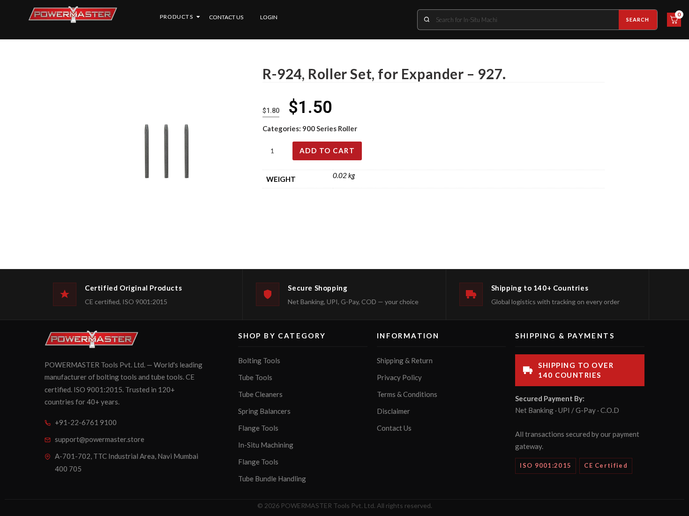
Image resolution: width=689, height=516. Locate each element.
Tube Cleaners (260, 394)
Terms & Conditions (407, 394)
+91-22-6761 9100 (86, 422)
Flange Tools (258, 428)
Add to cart (327, 150)
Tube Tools (255, 377)
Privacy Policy (399, 377)
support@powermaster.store (99, 439)
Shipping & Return (405, 360)
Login (268, 17)
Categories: (282, 128)
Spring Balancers (264, 411)
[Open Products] (198, 17)
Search (638, 19)
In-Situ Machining (265, 445)
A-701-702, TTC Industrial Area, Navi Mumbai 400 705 (126, 462)
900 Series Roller (329, 128)
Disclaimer (393, 411)
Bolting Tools (259, 360)
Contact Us (226, 17)
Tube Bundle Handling (272, 478)
